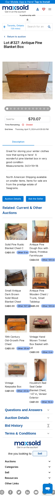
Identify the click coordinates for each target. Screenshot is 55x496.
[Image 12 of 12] (48, 109)
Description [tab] (18, 141)
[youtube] (36, 492)
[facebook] (10, 492)
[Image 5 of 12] (22, 109)
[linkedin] (27, 492)
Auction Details (13, 198)
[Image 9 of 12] (37, 109)
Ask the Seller (35, 198)
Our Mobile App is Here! (27, 1)
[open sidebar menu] (50, 9)
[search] (49, 27)
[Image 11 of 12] (44, 109)
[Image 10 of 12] (40, 109)
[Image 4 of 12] (18, 109)
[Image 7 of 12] (29, 109)
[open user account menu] (38, 9)
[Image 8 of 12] (33, 109)
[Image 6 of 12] (26, 109)
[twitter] (19, 492)
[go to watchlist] (44, 9)
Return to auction (16, 36)
